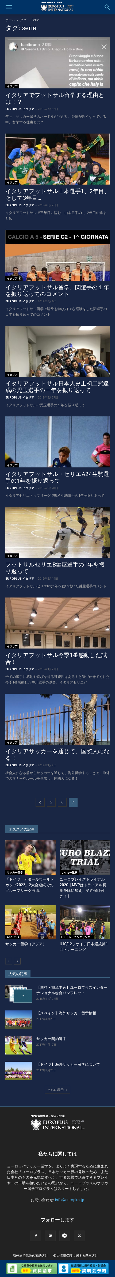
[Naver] (64, 1236)
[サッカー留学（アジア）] (30, 922)
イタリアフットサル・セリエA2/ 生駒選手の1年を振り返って (57, 477)
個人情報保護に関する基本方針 (75, 1255)
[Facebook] (35, 1236)
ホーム (10, 20)
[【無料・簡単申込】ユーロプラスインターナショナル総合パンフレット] (18, 994)
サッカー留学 (15, 872)
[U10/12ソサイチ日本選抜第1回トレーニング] (85, 922)
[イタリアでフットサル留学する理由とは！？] (57, 62)
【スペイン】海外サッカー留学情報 (66, 1013)
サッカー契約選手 (51, 1039)
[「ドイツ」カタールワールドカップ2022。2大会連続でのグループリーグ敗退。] (30, 857)
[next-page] (17, 961)
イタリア (12, 86)
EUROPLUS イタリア (19, 109)
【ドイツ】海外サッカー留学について (68, 1064)
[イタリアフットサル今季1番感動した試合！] (57, 623)
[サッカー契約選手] (18, 1045)
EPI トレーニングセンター (77, 937)
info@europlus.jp (69, 1199)
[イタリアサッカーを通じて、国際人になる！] (57, 719)
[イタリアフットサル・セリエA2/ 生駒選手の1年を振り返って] (57, 441)
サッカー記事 (69, 872)
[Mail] (50, 1236)
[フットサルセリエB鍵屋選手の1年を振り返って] (57, 532)
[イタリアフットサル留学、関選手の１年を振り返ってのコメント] (57, 255)
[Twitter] (79, 1236)
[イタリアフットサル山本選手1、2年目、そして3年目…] (57, 159)
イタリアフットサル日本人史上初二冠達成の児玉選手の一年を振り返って (57, 386)
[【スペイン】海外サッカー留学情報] (18, 1019)
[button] (8, 7)
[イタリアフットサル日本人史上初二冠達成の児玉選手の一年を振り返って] (57, 351)
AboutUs (13, 937)
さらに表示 (56, 1089)
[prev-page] (40, 802)
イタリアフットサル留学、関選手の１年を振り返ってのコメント (57, 290)
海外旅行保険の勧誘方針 (30, 1255)
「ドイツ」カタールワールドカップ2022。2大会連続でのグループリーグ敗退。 (29, 885)
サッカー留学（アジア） (26, 944)
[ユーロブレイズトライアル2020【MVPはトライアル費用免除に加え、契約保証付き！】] (85, 857)
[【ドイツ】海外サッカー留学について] (18, 1071)
